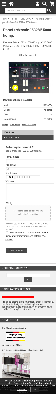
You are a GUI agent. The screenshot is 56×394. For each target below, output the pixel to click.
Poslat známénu (12, 137)
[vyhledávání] (44, 4)
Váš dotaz (9, 132)
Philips (5, 125)
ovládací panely (29, 125)
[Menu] (3, 4)
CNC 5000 (15, 125)
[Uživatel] (37, 4)
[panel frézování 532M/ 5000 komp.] (28, 77)
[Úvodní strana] (11, 4)
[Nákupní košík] (52, 4)
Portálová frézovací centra (14, 328)
